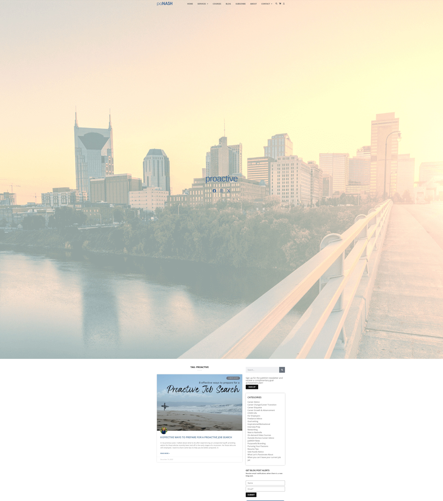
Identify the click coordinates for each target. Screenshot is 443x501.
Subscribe (241, 4)
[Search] (282, 370)
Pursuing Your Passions (258, 446)
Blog (228, 4)
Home (190, 4)
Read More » (165, 453)
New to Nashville (255, 432)
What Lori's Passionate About (260, 454)
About (253, 4)
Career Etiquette (255, 407)
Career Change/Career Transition (262, 404)
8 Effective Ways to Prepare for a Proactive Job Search (196, 437)
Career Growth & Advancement (261, 410)
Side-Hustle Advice (256, 452)
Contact (265, 4)
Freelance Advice (255, 418)
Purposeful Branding (257, 443)
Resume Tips (253, 449)
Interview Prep (254, 427)
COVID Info (252, 413)
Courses (217, 4)
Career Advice (254, 402)
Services (202, 4)
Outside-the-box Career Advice (261, 438)
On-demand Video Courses (259, 435)
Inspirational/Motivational (259, 424)
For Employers (254, 416)
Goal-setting (253, 421)
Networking (253, 429)
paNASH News (254, 440)
